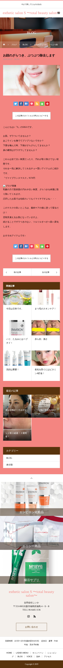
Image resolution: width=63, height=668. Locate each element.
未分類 (9, 465)
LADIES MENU (22, 653)
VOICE (29, 656)
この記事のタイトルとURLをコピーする (31, 116)
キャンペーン (37, 653)
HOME (9, 653)
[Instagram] (28, 616)
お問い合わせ (31, 627)
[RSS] (34, 616)
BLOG (16, 59)
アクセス (47, 656)
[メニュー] (58, 12)
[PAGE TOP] (31, 478)
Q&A (38, 656)
